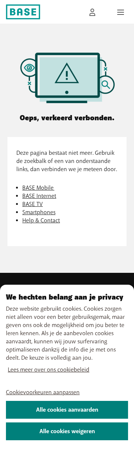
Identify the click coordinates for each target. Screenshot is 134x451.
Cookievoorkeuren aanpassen (43, 392)
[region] (67, 368)
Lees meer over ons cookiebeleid (48, 369)
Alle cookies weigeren (67, 431)
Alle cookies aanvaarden (67, 410)
